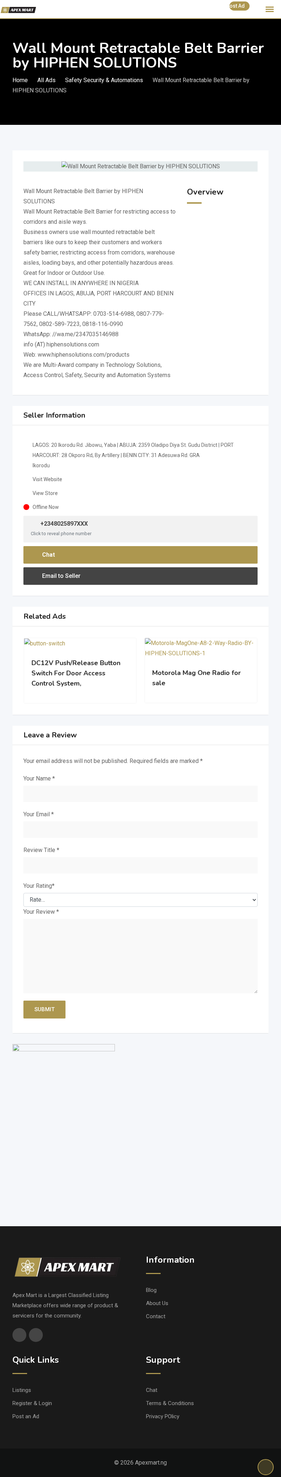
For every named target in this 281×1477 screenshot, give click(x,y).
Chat (48, 554)
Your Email (38, 814)
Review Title (41, 850)
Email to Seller (60, 575)
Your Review (41, 911)
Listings (21, 1390)
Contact (155, 1316)
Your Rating (39, 885)
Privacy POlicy (162, 1416)
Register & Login (32, 1403)
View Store (45, 493)
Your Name (39, 778)
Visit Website (47, 479)
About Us (157, 1303)
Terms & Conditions (170, 1403)
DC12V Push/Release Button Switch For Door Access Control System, (75, 673)
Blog (151, 1290)
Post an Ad (25, 1416)
